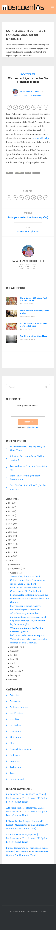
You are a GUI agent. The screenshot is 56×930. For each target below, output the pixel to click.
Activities (14, 695)
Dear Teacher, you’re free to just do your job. (28, 487)
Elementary (15, 731)
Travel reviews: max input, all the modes (34, 312)
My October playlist (19, 624)
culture (10, 173)
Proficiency (15, 755)
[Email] (46, 107)
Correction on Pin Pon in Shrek (25, 591)
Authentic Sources (18, 707)
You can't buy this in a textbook (25, 576)
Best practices (16, 713)
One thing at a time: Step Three (33, 336)
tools (12, 773)
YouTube (36, 173)
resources (19, 173)
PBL (12, 743)
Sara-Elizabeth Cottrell (30, 91)
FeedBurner (33, 427)
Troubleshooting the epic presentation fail (29, 467)
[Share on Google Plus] (34, 107)
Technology (15, 767)
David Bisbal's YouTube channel (25, 587)
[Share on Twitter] (15, 107)
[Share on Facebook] (9, 107)
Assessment (15, 701)
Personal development (21, 749)
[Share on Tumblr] (28, 107)
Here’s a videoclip (40, 138)
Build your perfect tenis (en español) (27, 635)
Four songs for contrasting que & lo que (29, 594)
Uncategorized (28, 74)
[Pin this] (40, 107)
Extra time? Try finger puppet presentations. (25, 477)
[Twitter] (28, 266)
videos (28, 173)
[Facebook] (22, 266)
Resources (14, 761)
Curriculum (15, 725)
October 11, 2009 (20, 96)
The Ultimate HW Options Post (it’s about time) (33, 299)
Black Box (14, 719)
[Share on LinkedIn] (21, 107)
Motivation (15, 737)
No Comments (36, 96)
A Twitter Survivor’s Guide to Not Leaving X (27, 458)
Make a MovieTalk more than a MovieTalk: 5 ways (33, 324)
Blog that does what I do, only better (27, 620)
